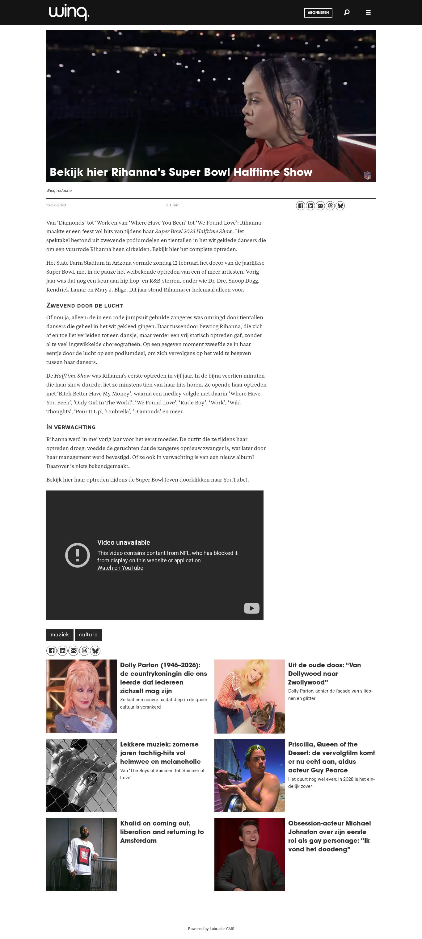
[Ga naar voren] (68, 12)
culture (88, 635)
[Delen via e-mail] (320, 205)
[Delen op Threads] (330, 205)
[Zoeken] (346, 12)
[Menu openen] (368, 12)
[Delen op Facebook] (300, 205)
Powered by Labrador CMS (211, 929)
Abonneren (318, 13)
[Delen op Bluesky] (340, 205)
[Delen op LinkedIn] (310, 205)
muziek (60, 635)
